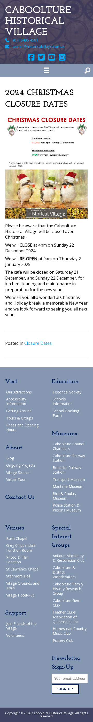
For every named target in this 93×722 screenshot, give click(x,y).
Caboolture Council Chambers (68, 446)
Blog (10, 458)
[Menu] (46, 70)
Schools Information (63, 401)
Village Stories (17, 472)
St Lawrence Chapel (22, 569)
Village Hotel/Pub (20, 595)
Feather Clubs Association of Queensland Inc (66, 617)
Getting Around (19, 410)
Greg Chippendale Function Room (21, 547)
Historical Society (67, 392)
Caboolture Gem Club (66, 603)
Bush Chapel (16, 538)
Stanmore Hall (18, 576)
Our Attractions (19, 392)
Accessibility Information (16, 401)
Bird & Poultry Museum (64, 496)
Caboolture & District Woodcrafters (64, 572)
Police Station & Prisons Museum (67, 507)
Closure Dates (38, 343)
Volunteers (15, 635)
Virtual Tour (16, 479)
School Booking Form (66, 413)
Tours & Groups (19, 418)
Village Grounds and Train (22, 585)
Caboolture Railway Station (69, 458)
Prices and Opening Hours (22, 427)
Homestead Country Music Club (70, 631)
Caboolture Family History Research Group (68, 589)
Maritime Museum (68, 486)
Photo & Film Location (17, 559)
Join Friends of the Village (21, 626)
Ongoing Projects (20, 465)
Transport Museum (69, 479)
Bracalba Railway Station (67, 470)
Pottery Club (63, 640)
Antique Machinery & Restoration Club (68, 558)
